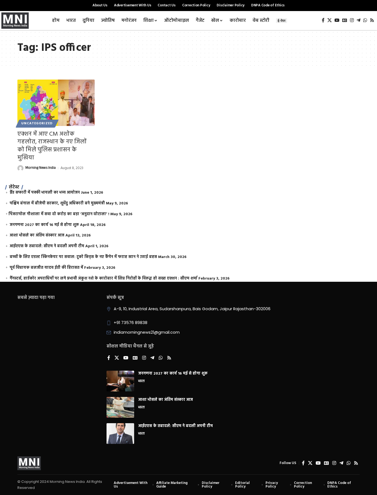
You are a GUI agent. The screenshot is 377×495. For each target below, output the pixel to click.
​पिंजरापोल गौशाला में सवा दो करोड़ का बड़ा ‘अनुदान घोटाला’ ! (59, 214)
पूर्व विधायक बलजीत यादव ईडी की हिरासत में (46, 268)
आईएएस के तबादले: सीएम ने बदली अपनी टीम (47, 246)
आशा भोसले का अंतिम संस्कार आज (37, 235)
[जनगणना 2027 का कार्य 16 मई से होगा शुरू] (120, 381)
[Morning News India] (29, 463)
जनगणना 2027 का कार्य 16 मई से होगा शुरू (44, 225)
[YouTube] (337, 20)
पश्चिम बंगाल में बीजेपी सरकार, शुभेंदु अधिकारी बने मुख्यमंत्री (57, 203)
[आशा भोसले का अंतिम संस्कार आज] (120, 407)
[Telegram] (358, 20)
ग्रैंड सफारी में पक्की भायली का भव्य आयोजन (45, 192)
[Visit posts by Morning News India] (20, 168)
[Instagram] (352, 20)
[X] (329, 20)
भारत (141, 381)
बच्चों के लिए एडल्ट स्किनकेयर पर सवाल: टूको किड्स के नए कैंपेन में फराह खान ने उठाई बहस (83, 257)
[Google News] (345, 20)
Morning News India (40, 168)
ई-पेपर (281, 21)
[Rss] (372, 20)
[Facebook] (323, 20)
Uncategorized (37, 123)
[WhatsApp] (365, 20)
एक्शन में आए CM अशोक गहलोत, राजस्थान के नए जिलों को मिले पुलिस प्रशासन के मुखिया (52, 146)
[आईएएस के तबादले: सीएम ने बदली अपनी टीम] (120, 433)
